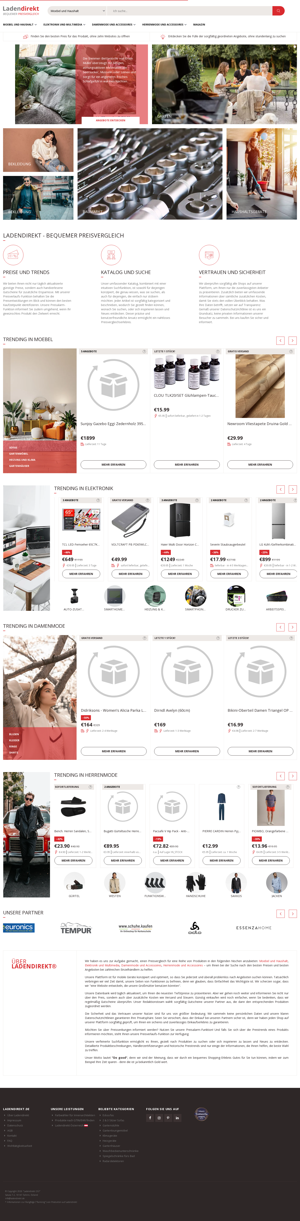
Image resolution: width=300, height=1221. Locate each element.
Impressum (14, 1120)
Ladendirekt (23, 10)
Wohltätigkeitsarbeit (19, 1146)
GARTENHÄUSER (19, 466)
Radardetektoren (113, 1161)
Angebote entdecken (110, 120)
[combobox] (190, 10)
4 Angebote (263, 787)
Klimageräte (110, 1135)
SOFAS (13, 447)
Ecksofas (108, 1115)
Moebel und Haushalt (18, 24)
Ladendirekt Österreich (69, 1125)
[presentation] (280, 341)
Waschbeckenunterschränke (121, 1151)
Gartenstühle (111, 1125)
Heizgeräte (109, 1141)
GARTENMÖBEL (18, 453)
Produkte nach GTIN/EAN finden (75, 1120)
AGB (10, 1130)
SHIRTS (13, 752)
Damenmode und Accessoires (112, 24)
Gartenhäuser (111, 1146)
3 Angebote (66, 500)
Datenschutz (15, 1125)
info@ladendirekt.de (14, 1198)
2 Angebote (214, 500)
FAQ (9, 1141)
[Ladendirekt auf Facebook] (150, 1118)
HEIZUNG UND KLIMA (22, 460)
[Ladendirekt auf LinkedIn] (177, 1118)
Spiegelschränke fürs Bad (119, 1156)
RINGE (13, 746)
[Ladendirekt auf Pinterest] (168, 1118)
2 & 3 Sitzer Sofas (113, 1120)
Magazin (199, 24)
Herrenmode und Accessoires (162, 24)
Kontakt (12, 1135)
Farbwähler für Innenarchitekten (75, 1115)
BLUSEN (14, 734)
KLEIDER (14, 740)
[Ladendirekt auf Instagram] (159, 1118)
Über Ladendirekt (18, 1115)
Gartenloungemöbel (115, 1130)
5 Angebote (89, 351)
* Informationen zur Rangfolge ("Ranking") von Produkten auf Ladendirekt (41, 1202)
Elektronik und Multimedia (62, 24)
